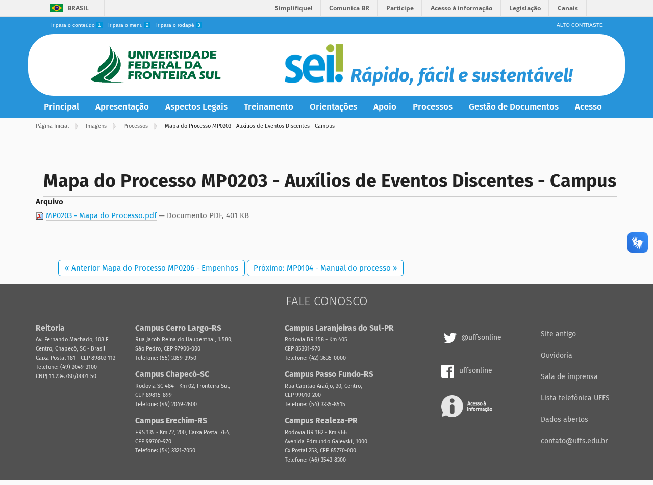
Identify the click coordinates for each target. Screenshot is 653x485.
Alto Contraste (580, 25)
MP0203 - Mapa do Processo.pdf (101, 215)
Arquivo (49, 201)
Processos (135, 126)
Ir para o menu (128, 25)
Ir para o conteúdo (76, 25)
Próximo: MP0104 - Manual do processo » (325, 268)
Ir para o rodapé (178, 25)
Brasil (78, 8)
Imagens (96, 126)
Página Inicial (52, 126)
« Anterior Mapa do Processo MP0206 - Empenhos (151, 268)
